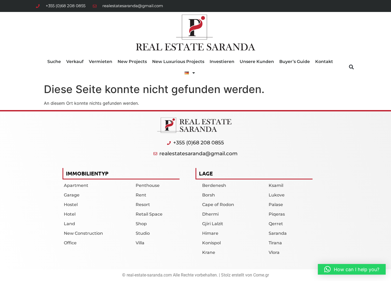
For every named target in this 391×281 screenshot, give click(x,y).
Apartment (76, 185)
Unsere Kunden (257, 61)
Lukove (277, 195)
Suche (54, 61)
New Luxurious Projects (178, 61)
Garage (72, 195)
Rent (141, 195)
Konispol (211, 242)
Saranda (278, 233)
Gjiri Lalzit (212, 223)
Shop (141, 223)
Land (69, 223)
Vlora (274, 252)
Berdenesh (214, 185)
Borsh (208, 195)
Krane (208, 252)
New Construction (83, 233)
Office (70, 242)
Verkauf (75, 61)
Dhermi (210, 214)
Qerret (276, 223)
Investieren (222, 61)
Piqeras (277, 214)
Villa (140, 242)
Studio (143, 233)
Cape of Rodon (218, 204)
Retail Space (149, 214)
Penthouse (148, 185)
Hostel (71, 204)
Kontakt (324, 61)
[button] (351, 67)
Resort (143, 204)
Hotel (70, 214)
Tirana (275, 242)
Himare (210, 233)
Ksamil (276, 185)
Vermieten (100, 61)
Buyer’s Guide (294, 61)
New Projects (132, 61)
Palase (276, 204)
